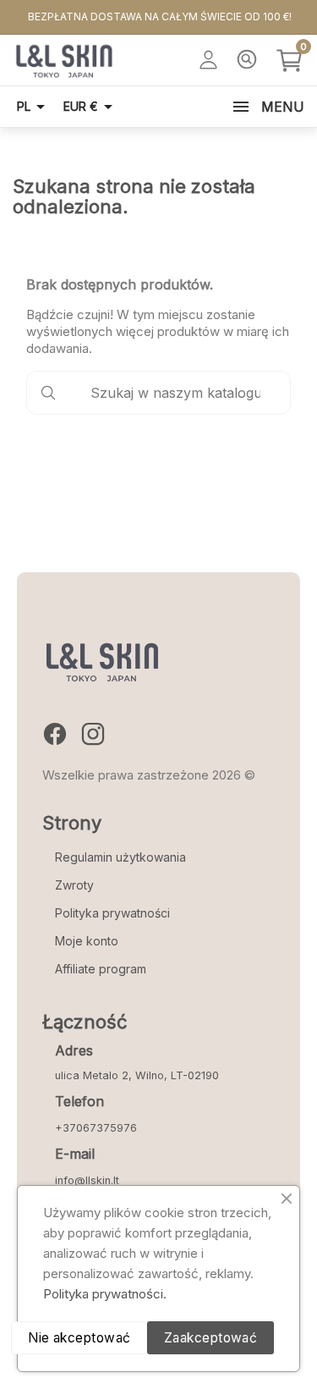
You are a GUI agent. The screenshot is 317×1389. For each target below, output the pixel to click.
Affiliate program (100, 969)
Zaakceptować (211, 1338)
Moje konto (86, 941)
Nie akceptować (79, 1338)
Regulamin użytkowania (120, 857)
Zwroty (74, 885)
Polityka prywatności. (105, 1294)
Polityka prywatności (112, 913)
